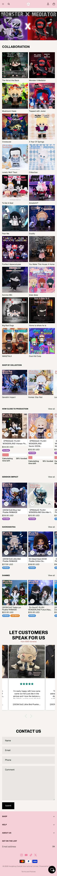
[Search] (9, 4)
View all (51, 409)
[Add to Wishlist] (6, 434)
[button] (26, 716)
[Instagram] (21, 855)
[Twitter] (35, 855)
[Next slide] (52, 384)
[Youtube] (26, 855)
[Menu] (3, 4)
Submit (8, 805)
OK (53, 846)
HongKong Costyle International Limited (24, 866)
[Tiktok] (30, 855)
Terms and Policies (28, 872)
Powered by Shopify (46, 866)
